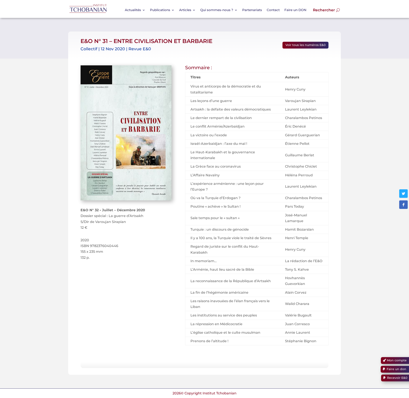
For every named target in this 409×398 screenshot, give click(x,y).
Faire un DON (295, 10)
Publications (160, 10)
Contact (273, 10)
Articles (185, 10)
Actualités (133, 10)
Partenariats (252, 10)
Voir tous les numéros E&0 (305, 45)
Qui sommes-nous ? (216, 10)
